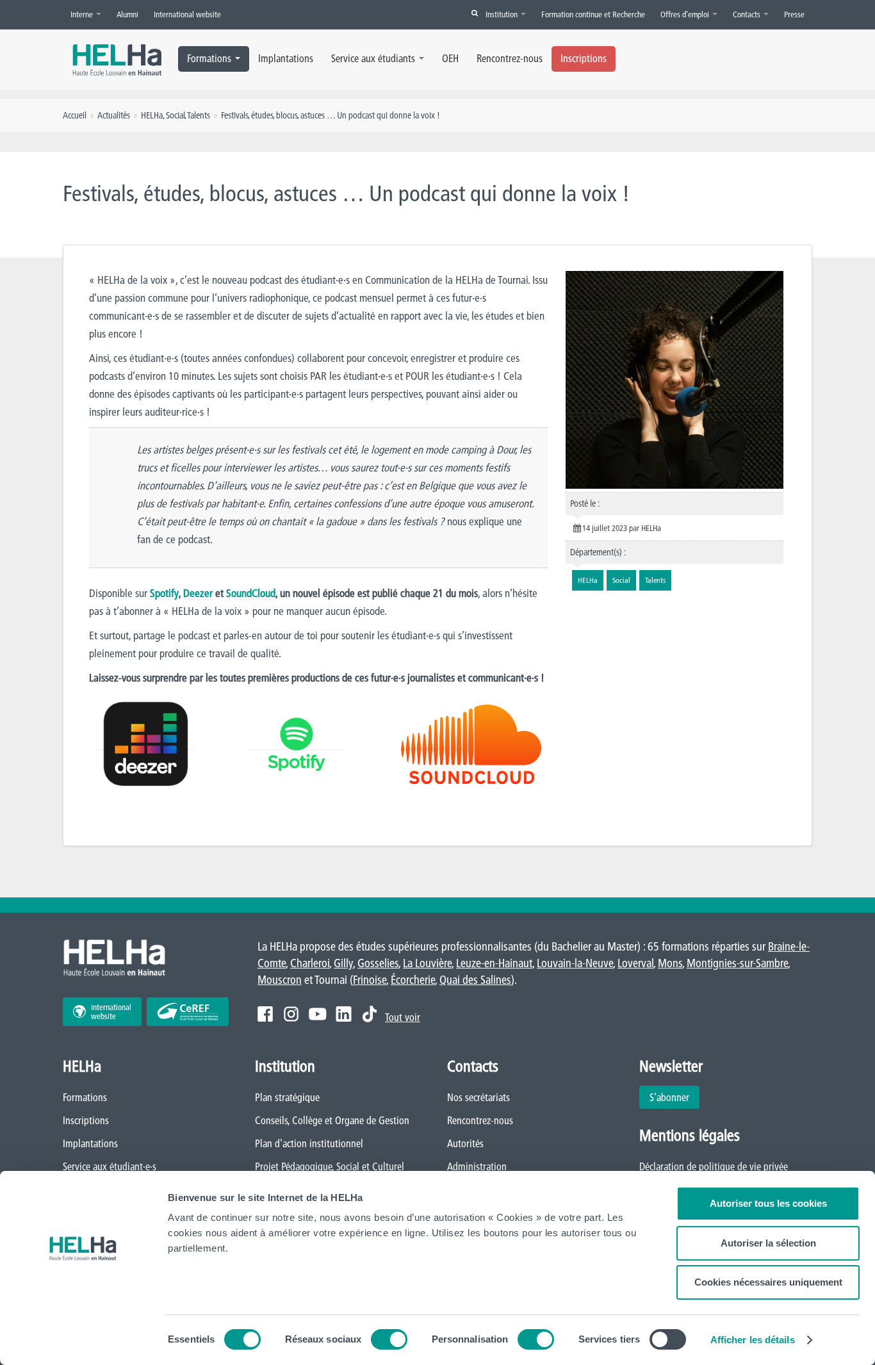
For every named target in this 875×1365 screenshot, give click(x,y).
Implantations (285, 58)
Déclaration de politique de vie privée (713, 1166)
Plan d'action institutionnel (309, 1143)
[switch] (389, 1339)
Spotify (164, 593)
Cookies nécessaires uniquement (768, 1282)
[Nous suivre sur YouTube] (317, 1014)
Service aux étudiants (373, 58)
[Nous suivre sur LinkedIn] (343, 1014)
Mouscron (280, 979)
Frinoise (369, 979)
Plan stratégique (287, 1097)
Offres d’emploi (685, 14)
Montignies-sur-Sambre (737, 963)
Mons (670, 963)
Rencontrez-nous (510, 58)
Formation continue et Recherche (593, 14)
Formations (209, 58)
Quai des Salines (475, 979)
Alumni (127, 14)
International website (187, 14)
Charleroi (309, 963)
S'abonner (669, 1097)
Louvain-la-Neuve (575, 963)
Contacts (747, 14)
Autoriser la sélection (768, 1243)
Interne (82, 14)
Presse (794, 14)
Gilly (343, 963)
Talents (198, 115)
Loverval (635, 963)
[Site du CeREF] (188, 1011)
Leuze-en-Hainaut (494, 963)
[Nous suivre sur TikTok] (369, 1014)
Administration (477, 1166)
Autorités (465, 1143)
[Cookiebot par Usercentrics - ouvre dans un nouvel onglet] (83, 1340)
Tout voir (402, 1017)
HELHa (152, 115)
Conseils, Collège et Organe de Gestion (332, 1120)
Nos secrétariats (478, 1097)
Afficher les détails (752, 1339)
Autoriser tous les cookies (768, 1203)
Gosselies (377, 963)
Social (175, 115)
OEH (450, 58)
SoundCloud (250, 593)
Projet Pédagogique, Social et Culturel (329, 1166)
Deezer (198, 593)
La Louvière (427, 963)
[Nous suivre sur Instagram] (291, 1014)
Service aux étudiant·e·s (109, 1166)
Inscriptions (583, 58)
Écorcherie (413, 979)
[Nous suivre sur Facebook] (265, 1014)
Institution (502, 14)
